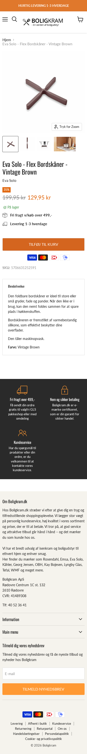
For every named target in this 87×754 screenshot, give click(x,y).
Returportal (44, 729)
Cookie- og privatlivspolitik (43, 739)
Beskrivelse (16, 286)
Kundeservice (61, 723)
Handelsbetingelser (26, 734)
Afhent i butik (37, 723)
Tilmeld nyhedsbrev (43, 689)
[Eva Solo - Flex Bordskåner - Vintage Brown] (10, 144)
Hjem (6, 40)
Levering (17, 723)
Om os (62, 729)
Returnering (23, 729)
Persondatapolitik (57, 734)
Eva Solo (9, 180)
